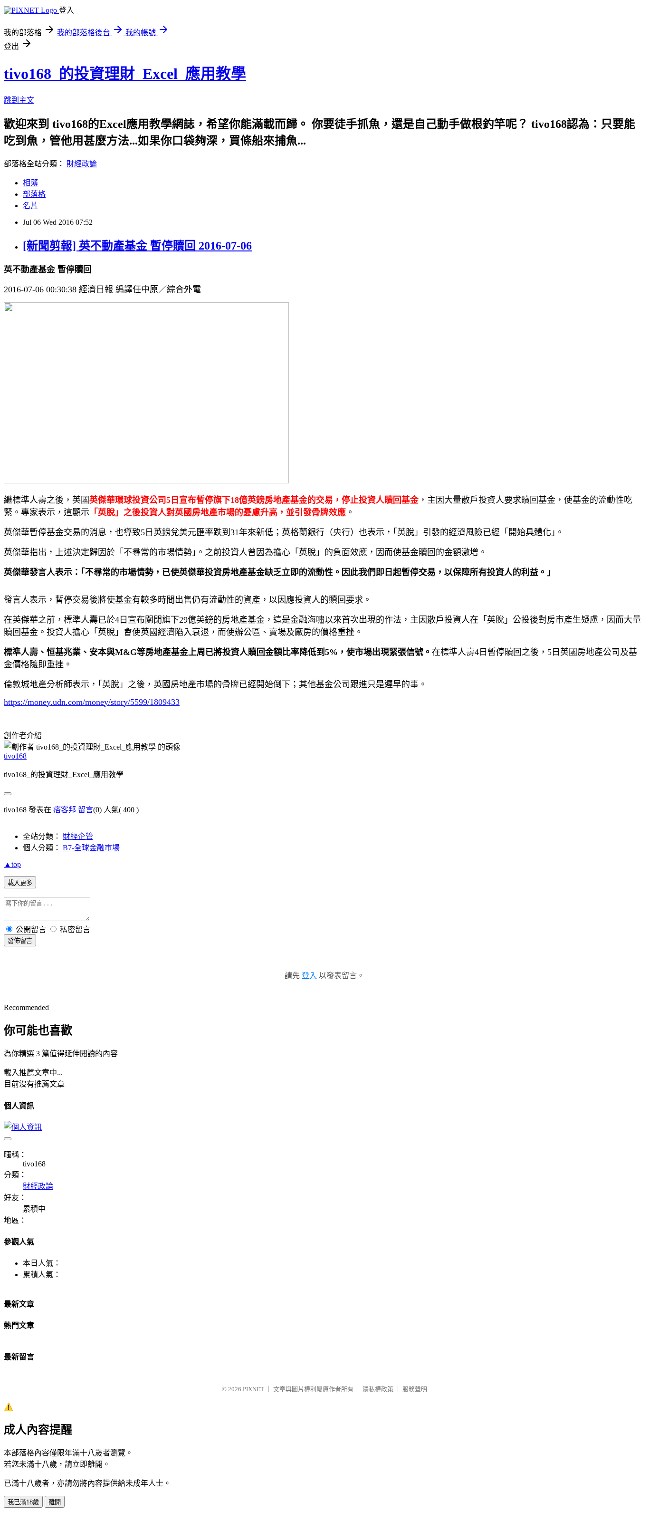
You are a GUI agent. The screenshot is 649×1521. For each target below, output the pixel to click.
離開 (54, 1502)
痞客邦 (64, 810)
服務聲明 (414, 1389)
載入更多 (20, 882)
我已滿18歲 (23, 1502)
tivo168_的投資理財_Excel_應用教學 (125, 73)
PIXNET (253, 1389)
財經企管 (78, 836)
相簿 (30, 183)
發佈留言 (20, 940)
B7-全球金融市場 (91, 848)
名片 (30, 206)
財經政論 (82, 164)
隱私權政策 (378, 1389)
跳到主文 (19, 100)
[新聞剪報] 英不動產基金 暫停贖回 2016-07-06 (137, 246)
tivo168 (15, 756)
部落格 (34, 194)
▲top (12, 864)
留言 (85, 810)
